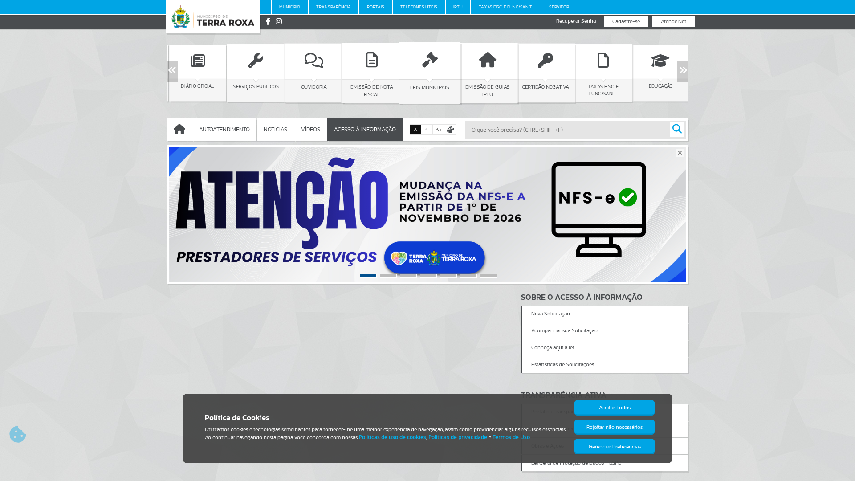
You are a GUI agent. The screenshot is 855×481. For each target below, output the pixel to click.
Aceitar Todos (615, 408)
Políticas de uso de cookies (392, 437)
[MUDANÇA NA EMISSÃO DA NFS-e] (427, 214)
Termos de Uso (511, 437)
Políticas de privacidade (457, 437)
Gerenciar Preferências (615, 447)
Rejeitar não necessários (614, 427)
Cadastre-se (626, 21)
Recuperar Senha (576, 21)
